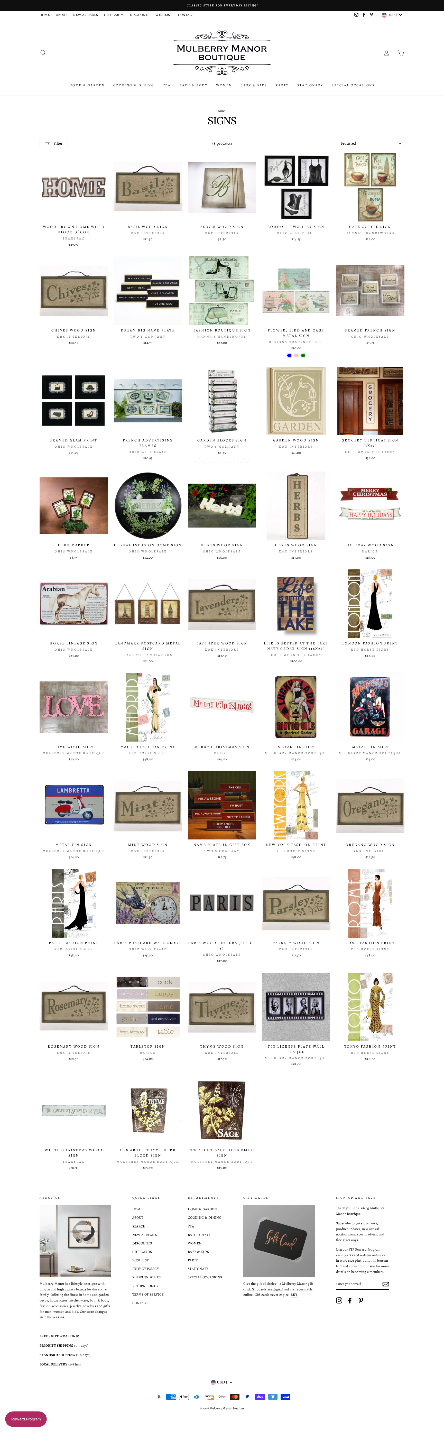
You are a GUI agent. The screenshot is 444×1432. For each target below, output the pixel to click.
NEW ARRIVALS (85, 14)
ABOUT (61, 14)
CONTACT (186, 14)
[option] (222, 5)
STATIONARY (310, 85)
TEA (167, 85)
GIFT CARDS (114, 14)
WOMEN (224, 85)
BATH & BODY (193, 85)
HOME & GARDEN (87, 85)
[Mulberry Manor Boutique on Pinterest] (361, 1300)
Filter (57, 143)
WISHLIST (163, 14)
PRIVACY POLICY (145, 1268)
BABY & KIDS (253, 85)
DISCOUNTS (140, 14)
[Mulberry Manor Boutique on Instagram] (339, 1300)
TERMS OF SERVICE (148, 1294)
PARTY (282, 85)
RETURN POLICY (145, 1285)
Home (221, 110)
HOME (45, 14)
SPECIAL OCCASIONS (353, 85)
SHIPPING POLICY (146, 1277)
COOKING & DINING (133, 85)
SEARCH (139, 1226)
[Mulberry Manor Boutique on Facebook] (350, 1300)
